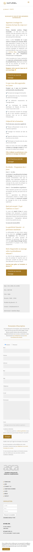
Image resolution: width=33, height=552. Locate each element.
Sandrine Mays (12, 52)
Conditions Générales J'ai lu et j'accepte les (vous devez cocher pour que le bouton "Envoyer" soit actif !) (16, 431)
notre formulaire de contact (19, 336)
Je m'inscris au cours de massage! (15, 160)
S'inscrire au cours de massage (14, 76)
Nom (4, 348)
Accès (5, 491)
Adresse (5, 363)
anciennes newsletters (9, 518)
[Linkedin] (20, 545)
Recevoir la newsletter (9, 515)
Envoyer (7, 437)
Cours (4, 422)
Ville (4, 378)
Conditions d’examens (10, 489)
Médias (6, 493)
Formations (7, 482)
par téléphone (16, 336)
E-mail (4, 393)
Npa (4, 371)
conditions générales (21, 431)
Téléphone (5, 386)
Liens (5, 484)
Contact (6, 496)
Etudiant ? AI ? (7, 486)
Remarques (6, 400)
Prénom (5, 355)
